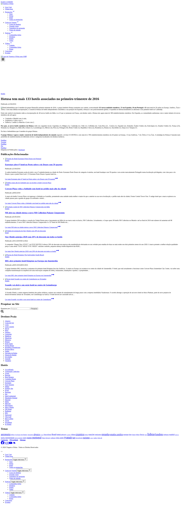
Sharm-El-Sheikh (10, 355)
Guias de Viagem (10, 471)
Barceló (7, 375)
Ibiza (6, 330)
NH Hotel (8, 409)
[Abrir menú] (3, 59)
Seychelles (8, 357)
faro (130, 434)
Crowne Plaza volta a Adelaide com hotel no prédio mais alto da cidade (35, 189)
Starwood (8, 415)
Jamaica (7, 332)
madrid (172, 434)
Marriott (7, 400)
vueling (95, 438)
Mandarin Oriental (11, 398)
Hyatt (7, 390)
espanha (105, 434)
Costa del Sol (9, 323)
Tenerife (7, 359)
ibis (6, 394)
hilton (138, 434)
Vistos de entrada (15, 30)
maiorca (177, 434)
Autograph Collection (12, 371)
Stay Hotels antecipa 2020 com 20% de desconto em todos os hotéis (33, 237)
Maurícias (8, 338)
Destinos (12, 37)
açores (41, 434)
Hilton (7, 386)
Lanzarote (8, 334)
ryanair (68, 437)
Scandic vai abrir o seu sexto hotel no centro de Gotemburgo (31, 285)
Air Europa (18, 434)
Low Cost (8, 7)
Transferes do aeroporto (17, 28)
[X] (5, 444)
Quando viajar (14, 26)
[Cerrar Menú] (2, 451)
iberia (142, 435)
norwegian (9, 437)
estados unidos (116, 434)
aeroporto (6, 434)
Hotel (11, 18)
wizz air (99, 438)
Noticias (7, 482)
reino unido (59, 438)
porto (29, 437)
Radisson (8, 411)
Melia (7, 402)
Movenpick (9, 405)
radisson (53, 438)
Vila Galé (8, 417)
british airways (61, 434)
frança (134, 434)
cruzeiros (80, 434)
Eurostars (8, 383)
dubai (86, 434)
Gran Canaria (9, 327)
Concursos (8, 51)
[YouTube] (10, 444)
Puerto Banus (9, 345)
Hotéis (11, 39)
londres (159, 434)
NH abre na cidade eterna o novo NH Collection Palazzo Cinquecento (35, 213)
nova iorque (19, 438)
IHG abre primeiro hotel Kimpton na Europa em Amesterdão (31, 261)
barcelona (47, 435)
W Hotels (8, 424)
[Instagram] (8, 444)
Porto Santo (9, 344)
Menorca (8, 340)
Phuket (7, 342)
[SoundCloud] (13, 444)
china (73, 434)
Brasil (54, 434)
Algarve (7, 321)
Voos (11, 14)
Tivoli (7, 420)
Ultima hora (9, 9)
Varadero (8, 361)
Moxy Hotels (9, 407)
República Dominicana (12, 347)
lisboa (151, 434)
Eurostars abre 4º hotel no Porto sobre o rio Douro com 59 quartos (33, 164)
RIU (6, 413)
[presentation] (92, 159)
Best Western (9, 377)
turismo (86, 437)
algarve (37, 434)
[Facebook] (2, 444)
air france (24, 434)
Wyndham (8, 422)
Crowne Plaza (9, 381)
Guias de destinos (15, 24)
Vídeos (7, 493)
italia (146, 434)
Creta (7, 325)
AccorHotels (9, 369)
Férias (11, 16)
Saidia (7, 351)
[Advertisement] (90, 77)
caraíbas (69, 434)
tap (73, 437)
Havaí (7, 328)
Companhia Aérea (15, 35)
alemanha (30, 434)
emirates (98, 435)
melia (3, 438)
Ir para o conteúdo (7, 2)
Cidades (12, 45)
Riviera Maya (9, 349)
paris (25, 438)
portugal (21, 150)
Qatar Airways (46, 438)
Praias (11, 49)
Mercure (8, 403)
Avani (7, 373)
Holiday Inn (9, 388)
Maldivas (8, 336)
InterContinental (10, 396)
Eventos (7, 53)
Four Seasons (9, 385)
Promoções (8, 460)
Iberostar (8, 392)
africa (13, 434)
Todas (11, 40)
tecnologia (79, 438)
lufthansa (166, 434)
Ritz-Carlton (9, 419)
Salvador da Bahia (11, 353)
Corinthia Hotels (10, 379)
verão (91, 438)
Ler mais (30, 179)
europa (126, 434)
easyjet (91, 434)
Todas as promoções (16, 19)
